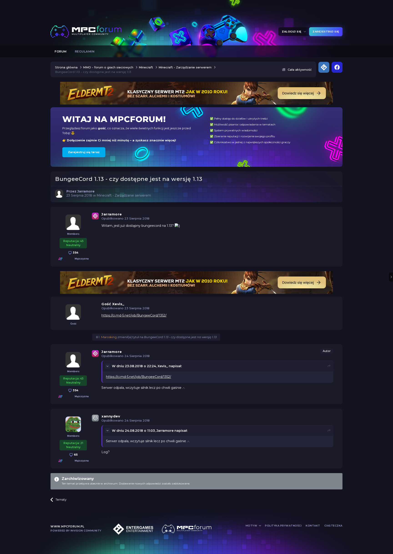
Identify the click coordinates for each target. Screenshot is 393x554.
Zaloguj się (292, 31)
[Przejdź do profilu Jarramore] (59, 194)
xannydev (110, 416)
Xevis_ (163, 366)
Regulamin (85, 51)
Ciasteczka (333, 525)
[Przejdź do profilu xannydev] (73, 424)
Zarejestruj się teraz (84, 152)
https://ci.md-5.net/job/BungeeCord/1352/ (133, 315)
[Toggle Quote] (108, 366)
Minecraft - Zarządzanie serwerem (124, 195)
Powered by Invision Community (75, 530)
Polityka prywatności (283, 525)
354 (75, 252)
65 (75, 454)
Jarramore (111, 214)
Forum (61, 51)
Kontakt (313, 525)
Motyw (252, 525)
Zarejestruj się (325, 31)
